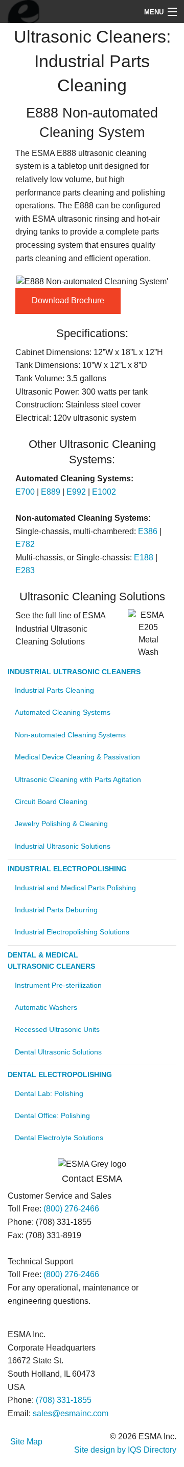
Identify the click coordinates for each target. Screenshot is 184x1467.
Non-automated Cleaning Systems (70, 735)
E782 (25, 544)
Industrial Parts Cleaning (54, 690)
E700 (25, 491)
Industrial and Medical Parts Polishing (75, 888)
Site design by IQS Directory (125, 1449)
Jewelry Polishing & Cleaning (61, 823)
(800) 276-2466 (71, 1208)
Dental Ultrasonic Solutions (58, 1052)
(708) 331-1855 (63, 1400)
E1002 (104, 491)
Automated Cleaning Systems (62, 712)
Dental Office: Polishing (52, 1115)
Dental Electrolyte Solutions (59, 1137)
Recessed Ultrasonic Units (57, 1029)
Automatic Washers (46, 1007)
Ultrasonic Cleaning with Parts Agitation (78, 779)
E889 (50, 491)
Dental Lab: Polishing (49, 1093)
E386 (147, 531)
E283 (25, 570)
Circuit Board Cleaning (51, 801)
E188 (143, 557)
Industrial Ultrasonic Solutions (62, 846)
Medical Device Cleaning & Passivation (77, 757)
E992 (76, 491)
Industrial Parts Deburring (56, 910)
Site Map (26, 1441)
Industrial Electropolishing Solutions (72, 932)
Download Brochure (68, 300)
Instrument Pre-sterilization (58, 985)
